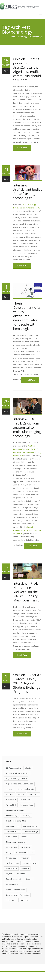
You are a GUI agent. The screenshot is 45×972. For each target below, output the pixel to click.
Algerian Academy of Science (17, 773)
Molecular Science (30, 863)
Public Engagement (13, 879)
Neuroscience (11, 868)
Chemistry (26, 815)
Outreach (25, 868)
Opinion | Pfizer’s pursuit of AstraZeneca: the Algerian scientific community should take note (27, 69)
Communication (12, 826)
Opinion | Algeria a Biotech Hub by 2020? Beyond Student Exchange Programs (27, 683)
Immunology (11, 858)
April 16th (9, 794)
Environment (21, 852)
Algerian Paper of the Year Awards (19, 784)
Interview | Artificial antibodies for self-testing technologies (27, 191)
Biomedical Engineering (15, 810)
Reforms (29, 879)
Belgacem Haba (26, 805)
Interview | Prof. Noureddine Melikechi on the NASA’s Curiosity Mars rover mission (27, 591)
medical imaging (12, 863)
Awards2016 (11, 805)
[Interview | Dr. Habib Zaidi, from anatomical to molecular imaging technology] (27, 406)
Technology (24, 900)
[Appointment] (19, 6)
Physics (9, 874)
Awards (21, 794)
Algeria (28, 768)
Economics (25, 847)
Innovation (25, 858)
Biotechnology (11, 815)
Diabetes (24, 837)
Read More (22, 148)
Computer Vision (12, 831)
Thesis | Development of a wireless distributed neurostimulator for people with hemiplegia (26, 316)
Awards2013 (33, 794)
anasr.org (9, 789)
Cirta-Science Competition (16, 821)
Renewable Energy (13, 884)
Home (12, 36)
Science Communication (15, 889)
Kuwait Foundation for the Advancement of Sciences (27, 530)
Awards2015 (25, 800)
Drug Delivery (11, 847)
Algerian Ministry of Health (16, 778)
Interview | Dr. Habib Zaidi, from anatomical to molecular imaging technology (27, 427)
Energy (8, 852)
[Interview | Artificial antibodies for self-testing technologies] (27, 173)
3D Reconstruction (13, 768)
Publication (21, 874)
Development (11, 837)
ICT (32, 852)
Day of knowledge (31, 831)
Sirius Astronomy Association (17, 895)
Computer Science (30, 826)
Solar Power (11, 900)
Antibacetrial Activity (26, 789)
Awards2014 (11, 800)
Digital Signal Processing (15, 842)
